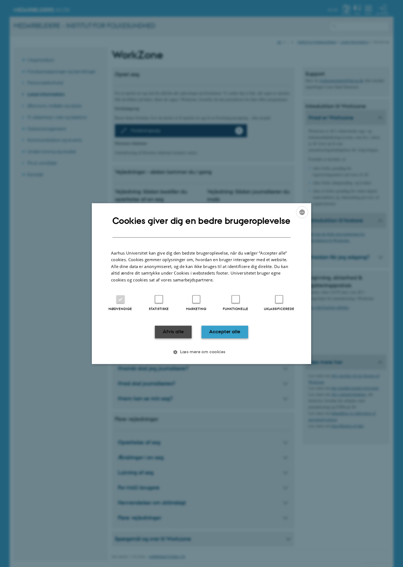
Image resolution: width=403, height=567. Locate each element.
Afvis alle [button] (173, 332)
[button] (201, 352)
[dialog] (201, 283)
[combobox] (302, 212)
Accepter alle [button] (224, 332)
